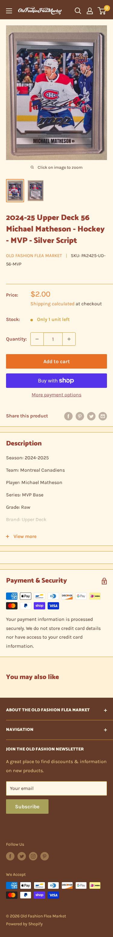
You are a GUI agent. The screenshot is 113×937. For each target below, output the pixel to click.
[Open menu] (9, 10)
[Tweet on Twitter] (91, 415)
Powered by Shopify (24, 923)
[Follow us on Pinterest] (44, 856)
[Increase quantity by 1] (69, 339)
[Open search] (78, 11)
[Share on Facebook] (68, 415)
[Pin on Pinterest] (80, 415)
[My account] (90, 11)
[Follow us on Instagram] (33, 856)
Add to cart (56, 361)
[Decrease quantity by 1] (37, 339)
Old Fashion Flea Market (34, 255)
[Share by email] (103, 415)
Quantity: (16, 339)
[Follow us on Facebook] (10, 856)
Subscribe (27, 806)
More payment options (56, 395)
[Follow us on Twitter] (21, 856)
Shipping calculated (52, 304)
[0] (102, 10)
